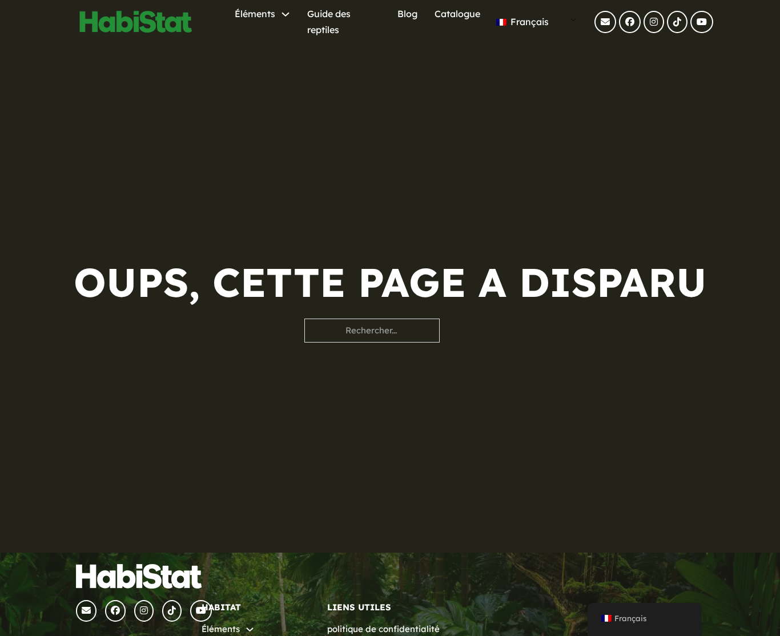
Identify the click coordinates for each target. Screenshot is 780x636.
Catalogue (457, 13)
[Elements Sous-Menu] (285, 14)
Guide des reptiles (329, 21)
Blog (407, 13)
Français (528, 21)
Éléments (255, 13)
